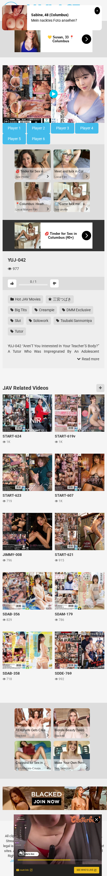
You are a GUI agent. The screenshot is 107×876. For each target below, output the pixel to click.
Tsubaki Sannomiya (76, 321)
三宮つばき (61, 299)
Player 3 (62, 128)
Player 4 (86, 128)
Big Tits (20, 310)
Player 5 (14, 139)
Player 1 (14, 128)
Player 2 (38, 128)
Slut (17, 321)
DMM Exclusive (78, 310)
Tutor (18, 331)
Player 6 (38, 139)
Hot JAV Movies (27, 299)
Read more (90, 359)
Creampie (46, 310)
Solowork (40, 321)
